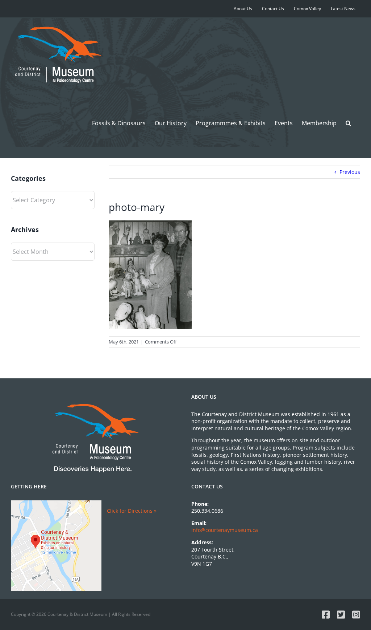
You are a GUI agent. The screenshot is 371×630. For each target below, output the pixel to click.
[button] (348, 123)
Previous (349, 171)
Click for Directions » (132, 510)
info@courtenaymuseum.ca (224, 530)
